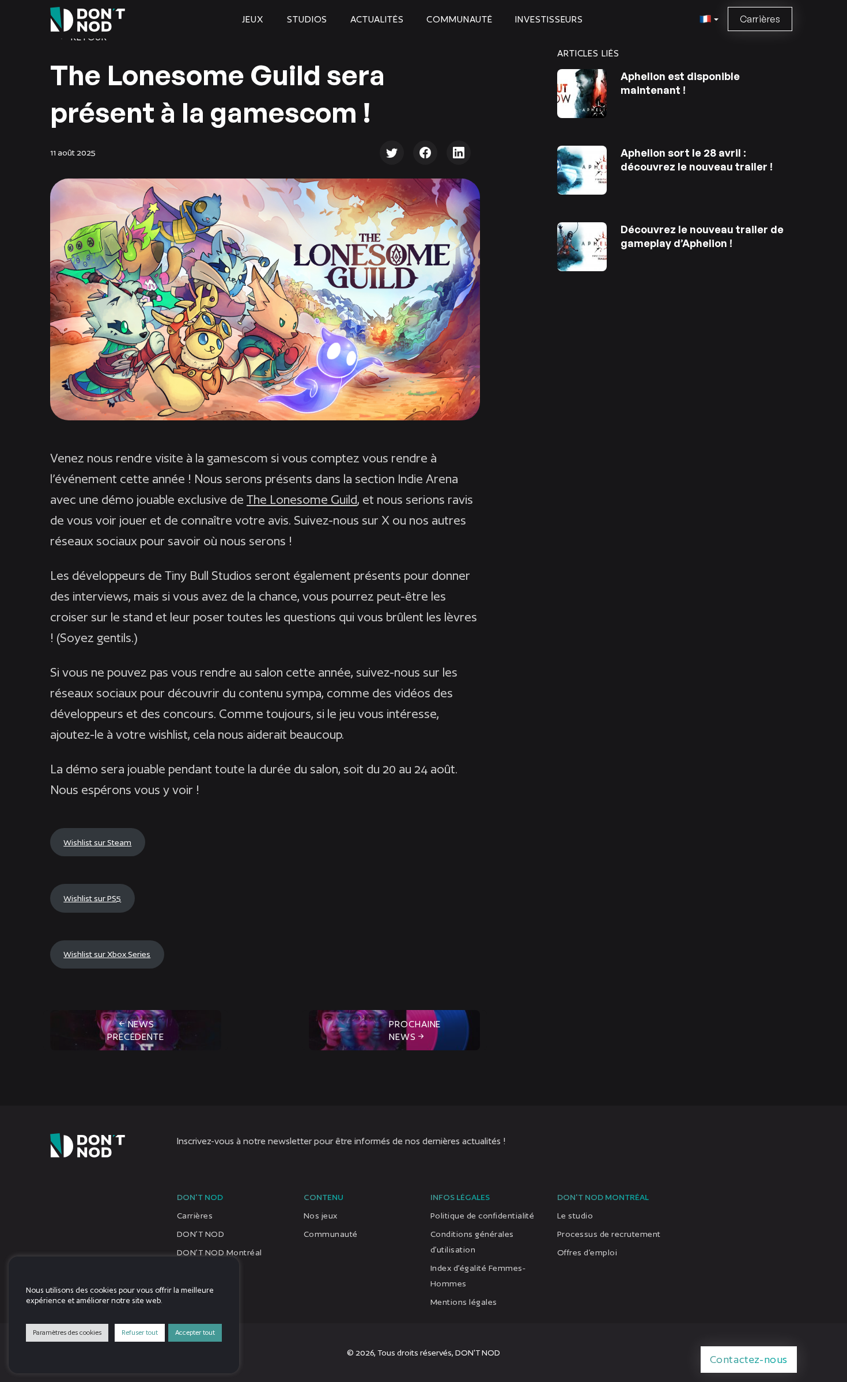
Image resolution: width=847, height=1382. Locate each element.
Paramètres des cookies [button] (67, 1332)
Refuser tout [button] (140, 1332)
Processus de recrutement (609, 1234)
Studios (307, 19)
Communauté (459, 19)
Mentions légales (463, 1302)
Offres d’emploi (587, 1252)
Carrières (760, 19)
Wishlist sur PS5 (92, 898)
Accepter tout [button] (195, 1332)
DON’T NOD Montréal (219, 1252)
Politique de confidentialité (482, 1215)
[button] (707, 19)
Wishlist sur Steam (97, 841)
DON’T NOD (200, 1234)
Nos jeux (321, 1215)
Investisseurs (549, 19)
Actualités (376, 19)
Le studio (575, 1215)
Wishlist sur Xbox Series (106, 954)
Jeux (253, 19)
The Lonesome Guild (302, 499)
